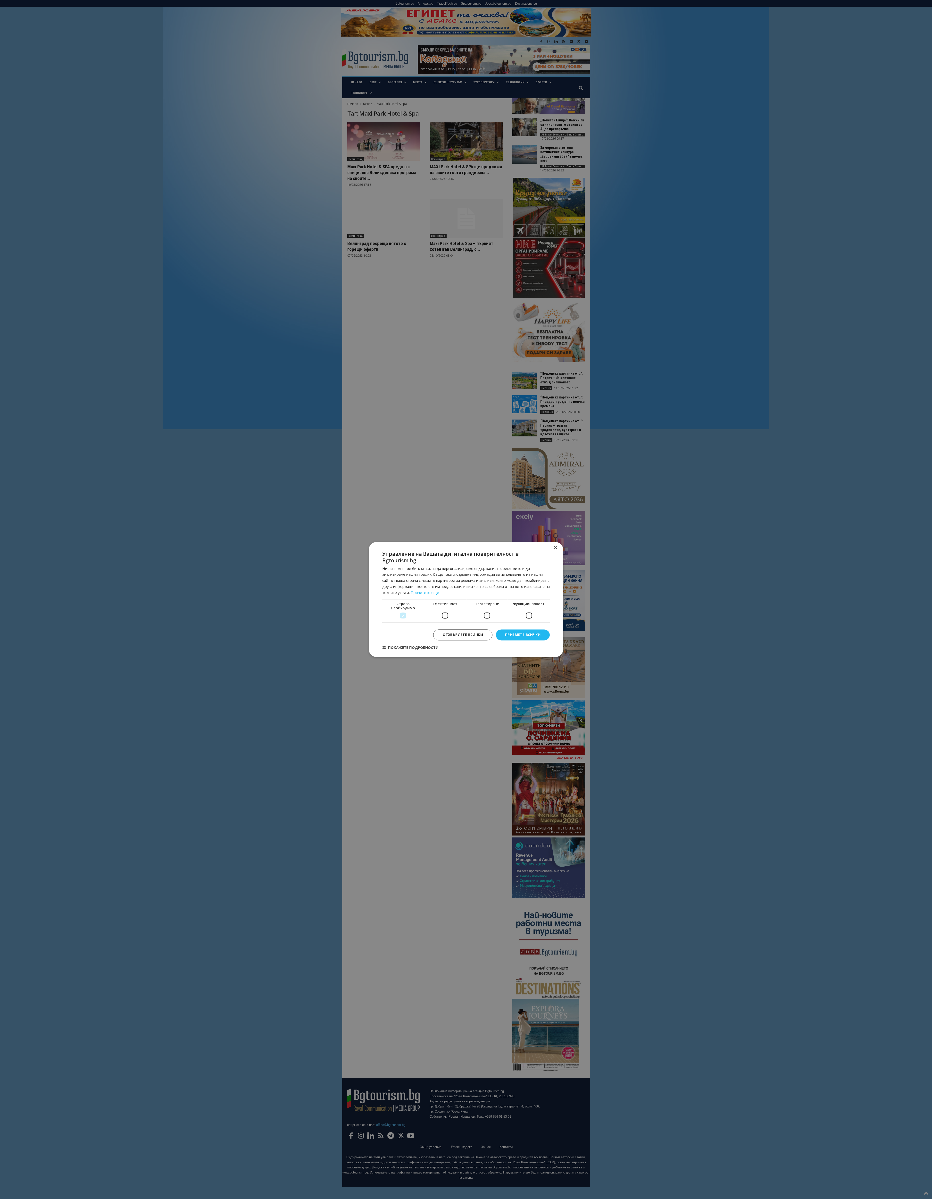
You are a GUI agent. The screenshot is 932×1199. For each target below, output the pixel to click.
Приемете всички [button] (523, 635)
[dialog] (466, 599)
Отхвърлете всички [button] (463, 635)
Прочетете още (425, 592)
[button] (410, 647)
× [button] (555, 547)
